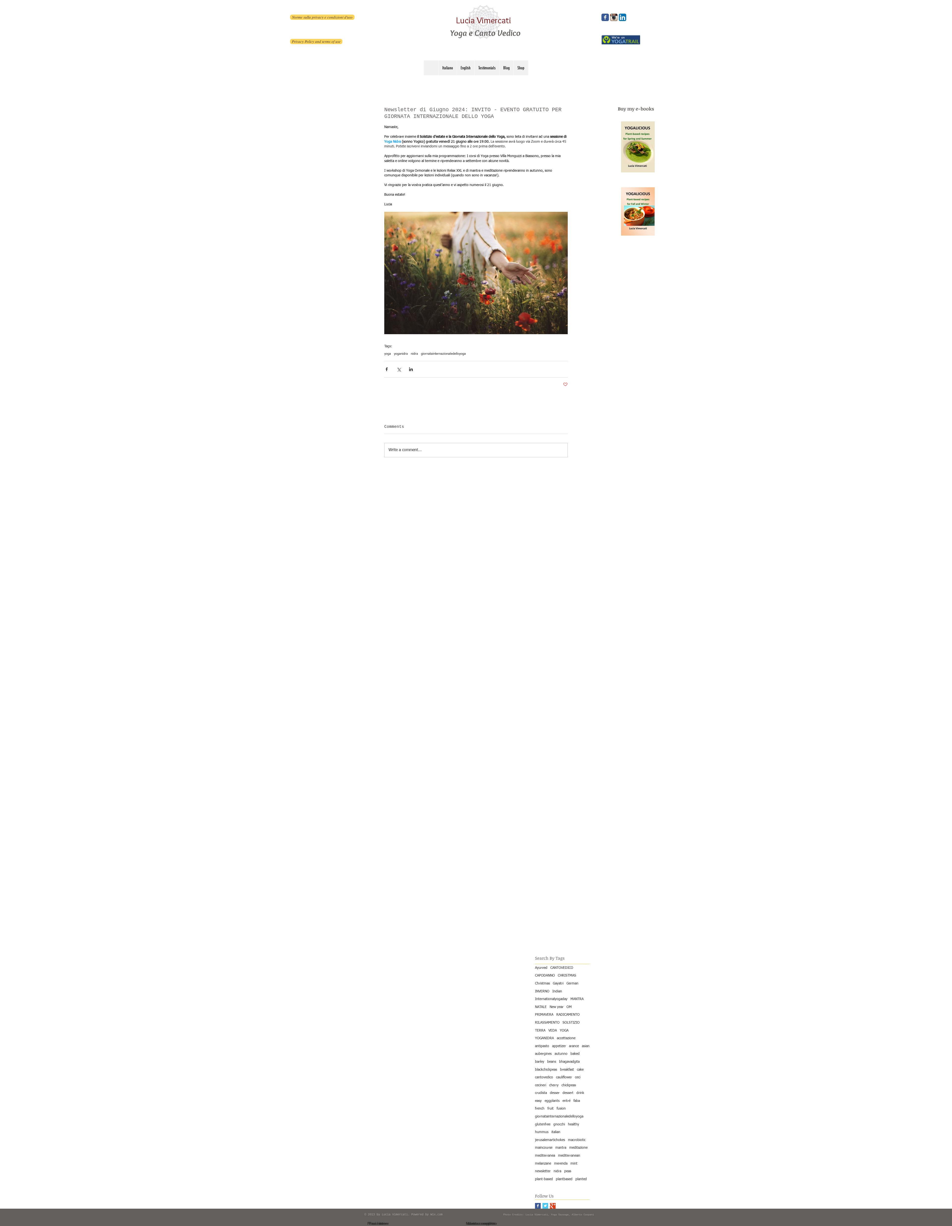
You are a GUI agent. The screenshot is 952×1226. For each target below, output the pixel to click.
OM (569, 1007)
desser (555, 1093)
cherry (554, 1085)
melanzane (543, 1163)
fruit (550, 1108)
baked (575, 1054)
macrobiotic (577, 1140)
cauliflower (564, 1077)
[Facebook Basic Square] (538, 1206)
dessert (568, 1093)
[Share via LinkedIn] (411, 369)
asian (586, 1046)
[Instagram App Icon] (614, 17)
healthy (573, 1124)
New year (557, 1007)
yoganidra (401, 353)
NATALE (541, 1007)
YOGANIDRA (544, 1038)
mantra (560, 1147)
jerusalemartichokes (550, 1140)
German (572, 983)
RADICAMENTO (568, 1014)
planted (581, 1179)
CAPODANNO (545, 975)
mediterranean (569, 1155)
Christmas (542, 983)
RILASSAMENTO (547, 1022)
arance (574, 1046)
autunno (561, 1054)
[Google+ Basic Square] (553, 1206)
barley (539, 1061)
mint (573, 1163)
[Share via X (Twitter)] (398, 369)
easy (538, 1101)
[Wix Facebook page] (605, 17)
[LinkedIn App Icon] (622, 17)
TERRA (540, 1030)
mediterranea (545, 1155)
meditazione (578, 1147)
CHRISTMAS (567, 975)
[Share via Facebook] (386, 369)
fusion (561, 1108)
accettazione (566, 1038)
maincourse (543, 1147)
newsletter (543, 1171)
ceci (577, 1077)
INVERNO (542, 991)
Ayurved (541, 968)
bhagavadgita (569, 1061)
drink (580, 1093)
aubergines (543, 1054)
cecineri (540, 1085)
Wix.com (436, 1214)
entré (566, 1101)
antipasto (542, 1046)
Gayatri (558, 983)
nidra (414, 353)
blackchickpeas (546, 1069)
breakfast (567, 1069)
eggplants (552, 1101)
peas (567, 1171)
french (539, 1108)
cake (580, 1069)
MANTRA (577, 999)
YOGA (564, 1030)
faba (576, 1101)
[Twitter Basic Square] (545, 1206)
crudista (541, 1093)
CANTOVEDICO (561, 968)
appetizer (559, 1046)
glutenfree (542, 1124)
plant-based (544, 1179)
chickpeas (569, 1085)
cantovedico (544, 1077)
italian (555, 1132)
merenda (560, 1163)
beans (551, 1061)
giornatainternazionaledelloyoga (443, 353)
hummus (541, 1132)
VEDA (552, 1030)
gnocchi (559, 1124)
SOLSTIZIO (571, 1022)
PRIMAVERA (544, 1014)
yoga (387, 353)
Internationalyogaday (551, 999)
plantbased (564, 1179)
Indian (557, 991)
